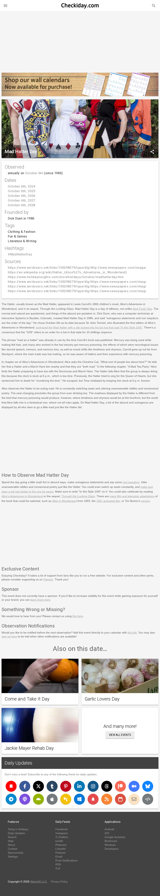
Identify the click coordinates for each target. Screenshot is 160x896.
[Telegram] (11, 799)
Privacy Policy (59, 881)
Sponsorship (15, 852)
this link (132, 632)
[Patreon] (120, 786)
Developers (112, 848)
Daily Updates (18, 763)
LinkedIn (60, 848)
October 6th (34, 173)
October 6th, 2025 (21, 191)
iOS (107, 833)
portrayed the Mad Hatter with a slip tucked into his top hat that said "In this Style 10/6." (89, 327)
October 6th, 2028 (21, 205)
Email (58, 856)
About (11, 844)
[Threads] (106, 786)
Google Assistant (115, 837)
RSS (58, 864)
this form (77, 616)
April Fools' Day (142, 308)
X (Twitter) (61, 837)
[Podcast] (24, 799)
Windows (110, 844)
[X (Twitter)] (38, 786)
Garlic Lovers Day (102, 699)
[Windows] (79, 799)
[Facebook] (24, 786)
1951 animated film (108, 500)
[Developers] (147, 799)
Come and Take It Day (27, 699)
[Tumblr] (52, 786)
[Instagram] (93, 786)
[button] (5, 5)
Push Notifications (66, 860)
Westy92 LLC (38, 881)
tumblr (59, 840)
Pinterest (60, 844)
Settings (13, 856)
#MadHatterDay (20, 254)
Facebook (61, 829)
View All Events (120, 734)
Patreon (48, 579)
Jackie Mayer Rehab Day (29, 748)
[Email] (134, 799)
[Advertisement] (80, 40)
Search (12, 837)
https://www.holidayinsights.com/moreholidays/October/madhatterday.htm (66, 277)
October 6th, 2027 (21, 200)
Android (109, 829)
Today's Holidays (18, 829)
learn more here (40, 599)
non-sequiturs (131, 482)
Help (10, 840)
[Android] (38, 799)
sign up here (9, 636)
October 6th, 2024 (21, 186)
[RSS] (106, 799)
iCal (57, 868)
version (145, 500)
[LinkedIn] (79, 786)
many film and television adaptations (132, 496)
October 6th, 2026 (21, 196)
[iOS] (52, 799)
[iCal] (120, 799)
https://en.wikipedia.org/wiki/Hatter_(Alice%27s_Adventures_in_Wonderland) (67, 272)
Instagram (61, 833)
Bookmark (111, 840)
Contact (12, 848)
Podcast (60, 852)
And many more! (120, 726)
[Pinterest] (65, 786)
